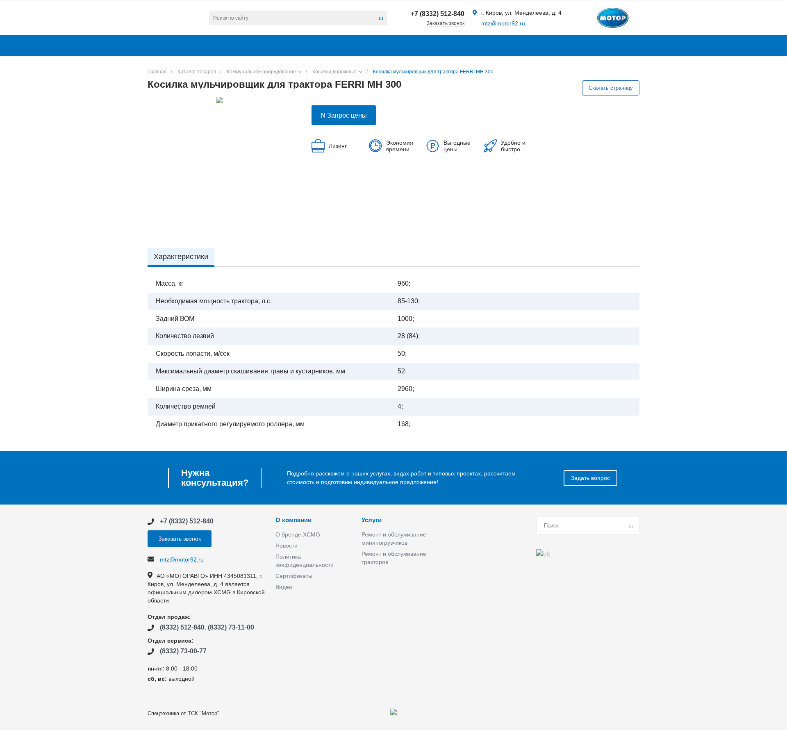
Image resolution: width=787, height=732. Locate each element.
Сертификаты (293, 576)
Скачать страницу (611, 88)
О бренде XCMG (297, 534)
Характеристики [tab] (181, 256)
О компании (293, 520)
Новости (286, 545)
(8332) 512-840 (182, 627)
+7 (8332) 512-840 (437, 13)
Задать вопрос (590, 478)
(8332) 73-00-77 (183, 651)
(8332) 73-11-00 (231, 627)
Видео (283, 587)
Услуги (372, 520)
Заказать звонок (179, 538)
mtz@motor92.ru (503, 23)
